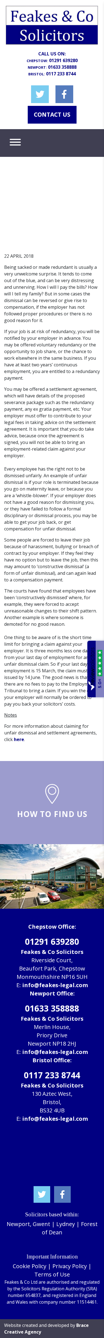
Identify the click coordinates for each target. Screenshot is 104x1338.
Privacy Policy (69, 1266)
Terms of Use (52, 1274)
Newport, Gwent (28, 1224)
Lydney (65, 1224)
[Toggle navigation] (15, 143)
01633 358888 (62, 67)
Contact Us (52, 114)
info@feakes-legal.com (55, 985)
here (19, 739)
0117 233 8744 (61, 74)
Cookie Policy (29, 1266)
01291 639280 (63, 60)
